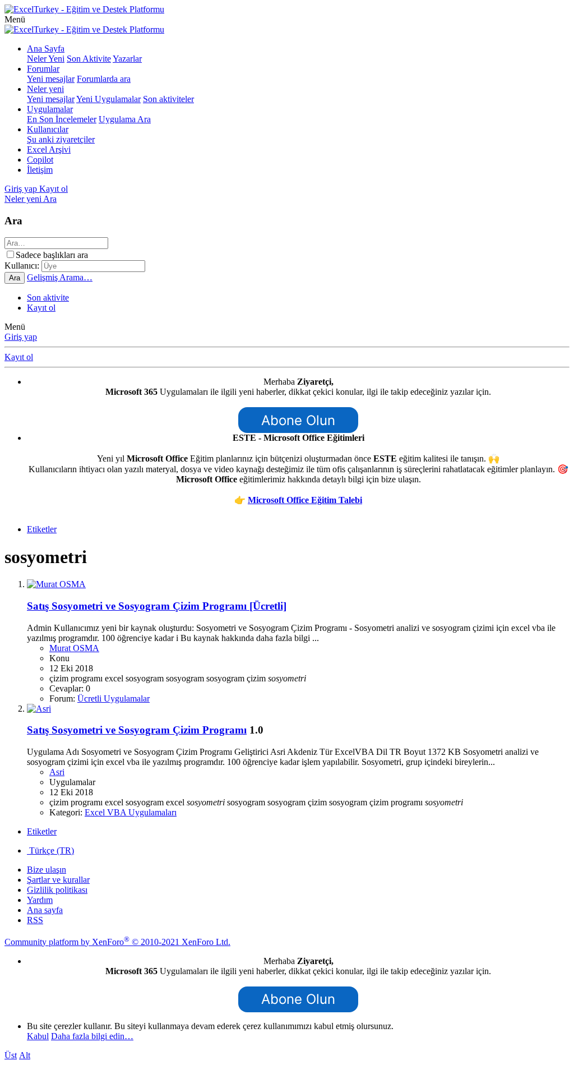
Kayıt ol (41, 307)
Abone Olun (298, 420)
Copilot (40, 159)
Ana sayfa (45, 910)
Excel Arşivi (49, 149)
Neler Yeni (45, 58)
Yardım (40, 900)
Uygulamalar (50, 109)
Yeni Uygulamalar (108, 99)
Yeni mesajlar (51, 79)
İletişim (40, 169)
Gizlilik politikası (57, 890)
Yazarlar (127, 58)
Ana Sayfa (45, 48)
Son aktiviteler (168, 99)
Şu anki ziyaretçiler (61, 139)
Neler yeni (45, 89)
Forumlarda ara (104, 79)
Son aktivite (48, 297)
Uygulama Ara (125, 119)
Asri (56, 772)
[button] (14, 19)
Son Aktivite (89, 58)
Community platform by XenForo (117, 942)
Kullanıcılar (47, 129)
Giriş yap (20, 337)
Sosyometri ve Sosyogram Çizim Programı (137, 730)
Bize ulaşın (46, 869)
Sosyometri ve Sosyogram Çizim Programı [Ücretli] (156, 606)
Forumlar (43, 68)
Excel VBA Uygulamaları (131, 812)
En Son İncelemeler (61, 119)
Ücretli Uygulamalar (113, 698)
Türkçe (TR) (50, 850)
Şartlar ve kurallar (58, 879)
